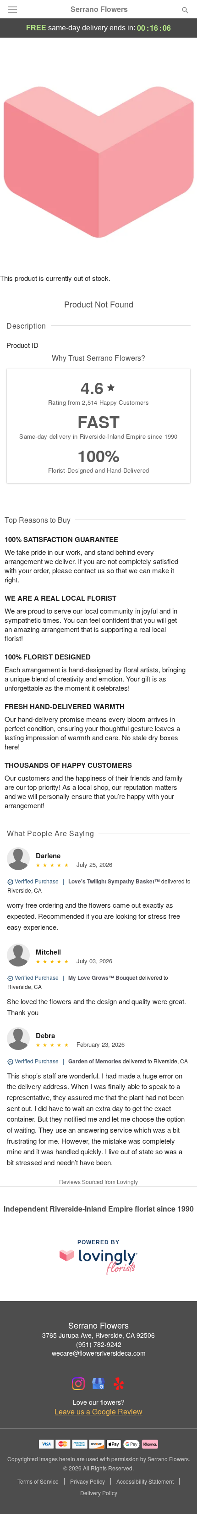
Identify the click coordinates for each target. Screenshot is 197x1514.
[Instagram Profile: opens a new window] (78, 1383)
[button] (177, 1493)
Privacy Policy (87, 1481)
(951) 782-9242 (98, 1344)
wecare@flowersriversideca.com (99, 1353)
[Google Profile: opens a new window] (98, 1383)
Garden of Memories (94, 1061)
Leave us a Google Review (98, 1412)
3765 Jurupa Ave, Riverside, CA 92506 (98, 1335)
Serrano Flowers (99, 9)
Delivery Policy (98, 1493)
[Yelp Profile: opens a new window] (118, 1383)
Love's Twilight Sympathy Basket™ (114, 881)
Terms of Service (38, 1481)
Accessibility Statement (145, 1481)
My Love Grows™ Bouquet (102, 977)
